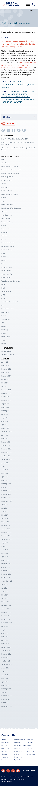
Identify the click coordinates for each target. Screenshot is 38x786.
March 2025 (5, 372)
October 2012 (5, 703)
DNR (3, 305)
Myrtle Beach (18, 760)
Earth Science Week (7, 309)
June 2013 (4, 675)
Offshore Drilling (6, 267)
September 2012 (6, 706)
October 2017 (5, 497)
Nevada (3, 333)
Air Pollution (5, 163)
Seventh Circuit (6, 291)
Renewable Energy (7, 222)
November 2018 (6, 452)
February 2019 (6, 442)
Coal (2, 201)
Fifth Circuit (5, 312)
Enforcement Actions (7, 246)
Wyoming (4, 343)
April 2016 (4, 556)
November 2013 (6, 657)
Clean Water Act (6, 190)
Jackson (17, 748)
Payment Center (29, 770)
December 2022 (6, 390)
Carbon (3, 225)
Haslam (3, 316)
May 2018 (4, 473)
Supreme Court (6, 229)
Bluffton (4, 745)
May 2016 (4, 553)
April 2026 (4, 362)
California (17, 82)
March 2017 (5, 522)
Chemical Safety (6, 250)
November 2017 (6, 494)
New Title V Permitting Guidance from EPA (14, 139)
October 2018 (5, 456)
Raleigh (29, 745)
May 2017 (4, 515)
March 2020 (5, 428)
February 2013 (6, 689)
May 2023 (4, 383)
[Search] (33, 4)
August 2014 (5, 626)
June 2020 (4, 421)
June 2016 (4, 550)
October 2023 (5, 379)
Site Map (4, 779)
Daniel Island (5, 760)
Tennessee (4, 236)
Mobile (16, 754)
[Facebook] (8, 770)
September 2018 (6, 459)
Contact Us (8, 735)
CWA (3, 253)
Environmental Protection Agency (11, 170)
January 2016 (5, 567)
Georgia (3, 197)
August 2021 (5, 404)
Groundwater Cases (7, 243)
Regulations (5, 187)
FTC (2, 263)
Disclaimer (4, 777)
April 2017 (4, 518)
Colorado (4, 256)
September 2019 (6, 431)
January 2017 (5, 529)
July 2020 (4, 417)
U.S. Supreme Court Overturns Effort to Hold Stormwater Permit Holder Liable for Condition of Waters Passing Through (18, 44)
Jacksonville (18, 751)
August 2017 (5, 504)
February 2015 (6, 605)
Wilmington (31, 754)
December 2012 (6, 696)
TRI (2, 323)
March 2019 (5, 438)
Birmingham (5, 742)
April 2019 (4, 435)
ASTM (3, 295)
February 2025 (6, 376)
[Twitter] (13, 770)
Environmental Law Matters (9, 166)
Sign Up (10, 123)
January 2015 (5, 609)
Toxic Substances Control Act (10, 281)
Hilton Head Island (20, 745)
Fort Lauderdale (19, 739)
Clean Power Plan (7, 274)
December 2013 (6, 654)
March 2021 (5, 407)
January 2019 (5, 445)
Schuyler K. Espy (6, 351)
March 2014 (5, 643)
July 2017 (4, 508)
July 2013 (4, 671)
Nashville (30, 739)
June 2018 (4, 470)
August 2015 (5, 584)
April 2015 (4, 598)
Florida (3, 260)
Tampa (29, 748)
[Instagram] (3, 770)
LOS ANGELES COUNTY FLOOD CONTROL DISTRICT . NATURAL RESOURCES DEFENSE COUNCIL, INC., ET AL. (18, 65)
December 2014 (6, 612)
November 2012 (6, 699)
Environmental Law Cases (14, 85)
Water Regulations (7, 177)
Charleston (5, 748)
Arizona (3, 326)
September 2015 (6, 581)
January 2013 (5, 692)
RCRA (3, 239)
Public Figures (6, 336)
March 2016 (5, 560)
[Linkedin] (18, 770)
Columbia (4, 757)
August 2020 (5, 414)
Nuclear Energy (6, 277)
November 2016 (6, 536)
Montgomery (18, 757)
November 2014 (6, 616)
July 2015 (4, 588)
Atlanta (3, 739)
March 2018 (5, 480)
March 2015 (5, 602)
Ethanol (3, 284)
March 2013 (5, 685)
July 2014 (4, 630)
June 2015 (4, 591)
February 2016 (6, 563)
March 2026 (5, 365)
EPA (2, 159)
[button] (3, 131)
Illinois (3, 288)
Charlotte (4, 751)
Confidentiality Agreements (9, 302)
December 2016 (6, 532)
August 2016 (5, 543)
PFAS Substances (7, 204)
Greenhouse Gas (6, 215)
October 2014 (5, 619)
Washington (31, 751)
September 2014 (6, 623)
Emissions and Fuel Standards (11, 208)
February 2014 (6, 647)
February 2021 (6, 411)
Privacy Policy (14, 777)
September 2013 (6, 664)
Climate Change (6, 180)
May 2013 (4, 678)
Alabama (4, 211)
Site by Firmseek (6, 781)
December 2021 (6, 400)
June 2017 (4, 511)
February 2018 (6, 484)
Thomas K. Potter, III (7, 354)
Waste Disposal (6, 218)
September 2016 (6, 539)
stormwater (16, 102)
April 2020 (4, 424)
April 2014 (4, 640)
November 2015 (6, 574)
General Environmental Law (10, 173)
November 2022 (6, 393)
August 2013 (5, 668)
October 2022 (5, 397)
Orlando (30, 742)
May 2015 (4, 595)
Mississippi (4, 330)
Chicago (4, 754)
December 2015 (6, 570)
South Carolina (6, 270)
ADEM (3, 183)
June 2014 (4, 633)
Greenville (17, 742)
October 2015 (5, 577)
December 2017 (6, 490)
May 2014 (4, 636)
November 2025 (6, 369)
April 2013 (4, 682)
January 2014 (5, 650)
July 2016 (4, 546)
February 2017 (6, 525)
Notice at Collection (27, 777)
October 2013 (5, 661)
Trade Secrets (5, 319)
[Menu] (28, 4)
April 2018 (4, 477)
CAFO (3, 298)
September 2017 (6, 501)
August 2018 (5, 463)
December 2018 (6, 449)
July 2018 (4, 466)
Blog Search (8, 117)
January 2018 (5, 487)
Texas (3, 340)
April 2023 (4, 386)
